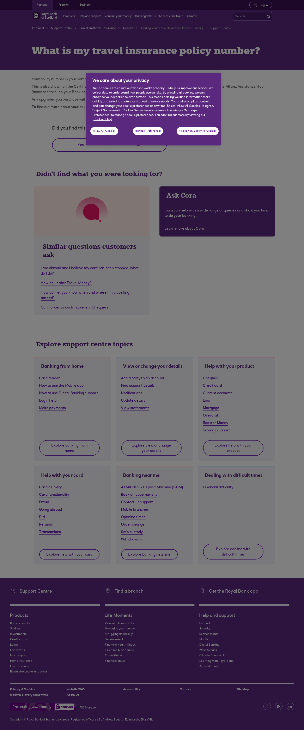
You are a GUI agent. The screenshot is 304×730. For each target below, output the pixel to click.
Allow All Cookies (104, 131)
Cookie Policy (102, 119)
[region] (153, 109)
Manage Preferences (148, 131)
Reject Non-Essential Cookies (197, 131)
